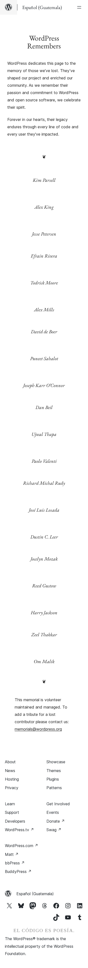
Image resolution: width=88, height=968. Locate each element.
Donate (55, 821)
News (10, 770)
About (10, 761)
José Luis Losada (44, 510)
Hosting (12, 779)
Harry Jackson (44, 612)
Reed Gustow (44, 585)
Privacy (11, 787)
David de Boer (44, 331)
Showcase (55, 761)
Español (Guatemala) (35, 893)
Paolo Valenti (44, 461)
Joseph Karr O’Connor (44, 385)
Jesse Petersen (44, 234)
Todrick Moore (44, 283)
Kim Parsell (44, 180)
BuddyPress (18, 871)
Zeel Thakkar (44, 634)
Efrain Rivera (44, 256)
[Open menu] (80, 7)
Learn (10, 803)
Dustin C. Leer (44, 537)
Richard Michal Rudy (44, 483)
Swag (53, 829)
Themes (53, 770)
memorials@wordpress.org (38, 729)
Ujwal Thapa (44, 434)
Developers (15, 821)
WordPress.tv (19, 829)
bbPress (15, 862)
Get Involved (58, 803)
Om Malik (44, 661)
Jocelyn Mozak (44, 559)
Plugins (52, 779)
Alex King (44, 207)
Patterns (54, 787)
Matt (12, 854)
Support (12, 812)
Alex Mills (44, 309)
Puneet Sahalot (44, 358)
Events (52, 812)
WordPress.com (21, 845)
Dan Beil (44, 407)
